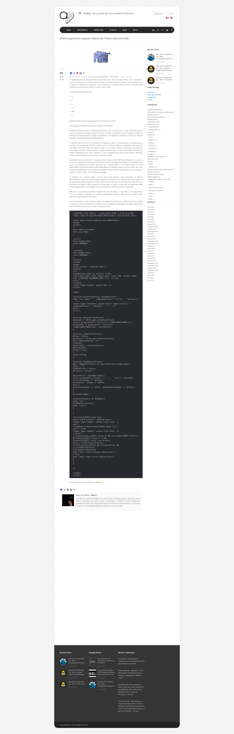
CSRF (151, 182)
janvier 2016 (151, 224)
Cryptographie (153, 130)
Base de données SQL (154, 117)
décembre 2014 (152, 241)
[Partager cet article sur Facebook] (71, 73)
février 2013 (151, 258)
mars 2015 (151, 236)
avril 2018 (150, 209)
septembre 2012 (152, 270)
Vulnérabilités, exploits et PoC (157, 179)
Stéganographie (152, 177)
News (124, 30)
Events (149, 135)
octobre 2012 (151, 268)
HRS (150, 185)
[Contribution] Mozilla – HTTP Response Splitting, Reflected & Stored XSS (106, 672)
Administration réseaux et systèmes (159, 112)
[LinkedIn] (153, 31)
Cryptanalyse (153, 127)
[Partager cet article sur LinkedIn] (81, 73)
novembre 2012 (152, 266)
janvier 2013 (151, 261)
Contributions (151, 122)
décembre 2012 (152, 263)
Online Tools (97, 30)
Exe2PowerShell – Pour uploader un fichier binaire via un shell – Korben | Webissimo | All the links (130, 703)
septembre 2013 (152, 244)
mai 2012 (150, 280)
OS (148, 161)
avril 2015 (150, 234)
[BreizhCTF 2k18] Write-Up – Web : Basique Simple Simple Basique (164, 68)
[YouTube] (167, 31)
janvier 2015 (151, 239)
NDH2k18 (152, 148)
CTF (150, 137)
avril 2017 (150, 212)
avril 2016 (150, 219)
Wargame (152, 151)
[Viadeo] (158, 31)
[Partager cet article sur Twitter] (74, 73)
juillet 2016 (151, 214)
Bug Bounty (151, 119)
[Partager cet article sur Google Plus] (77, 73)
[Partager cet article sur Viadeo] (84, 73)
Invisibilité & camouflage (155, 156)
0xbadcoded (151, 97)
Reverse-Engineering (154, 174)
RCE (150, 193)
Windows (152, 167)
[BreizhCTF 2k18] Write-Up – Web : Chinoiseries (164, 79)
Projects (111, 30)
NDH (150, 143)
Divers (149, 132)
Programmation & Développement (98, 77)
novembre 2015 (152, 227)
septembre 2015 (152, 231)
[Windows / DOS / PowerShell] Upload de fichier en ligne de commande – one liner (130, 692)
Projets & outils (113, 77)
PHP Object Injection (155, 187)
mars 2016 (151, 222)
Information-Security (154, 95)
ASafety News (152, 115)
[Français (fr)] (167, 18)
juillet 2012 (151, 275)
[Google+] (162, 31)
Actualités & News (153, 110)
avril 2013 (150, 253)
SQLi (150, 196)
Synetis (149, 100)
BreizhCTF (152, 140)
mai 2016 (150, 217)
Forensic (150, 154)
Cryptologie (151, 124)
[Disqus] (101, 546)
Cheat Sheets (81, 30)
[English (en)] (171, 18)
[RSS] (172, 31)
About (135, 30)
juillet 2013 (151, 248)
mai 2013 (150, 251)
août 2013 (150, 246)
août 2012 (150, 273)
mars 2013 (151, 256)
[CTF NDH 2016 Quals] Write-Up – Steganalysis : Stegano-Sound (129, 675)
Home (68, 30)
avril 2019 (150, 207)
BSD (150, 164)
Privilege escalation (155, 190)
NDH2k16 (152, 146)
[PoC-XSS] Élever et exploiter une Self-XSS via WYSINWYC (106, 661)
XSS (150, 199)
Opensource (151, 159)
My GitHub (150, 92)
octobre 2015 (151, 229)
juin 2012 (150, 278)
